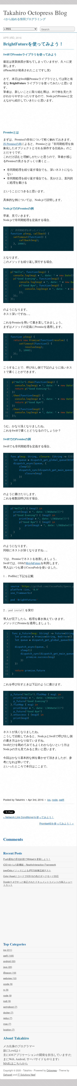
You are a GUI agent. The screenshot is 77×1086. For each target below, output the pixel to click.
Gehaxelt (7, 1074)
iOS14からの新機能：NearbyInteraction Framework (29, 864)
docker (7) (8, 1012)
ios (48, 799)
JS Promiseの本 (12, 144)
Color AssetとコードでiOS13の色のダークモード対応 (31, 876)
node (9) (7, 995)
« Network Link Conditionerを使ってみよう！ (28, 817)
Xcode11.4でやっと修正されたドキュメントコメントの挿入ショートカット (37, 883)
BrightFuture (33, 563)
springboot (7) (10, 1006)
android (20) (9, 961)
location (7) (9, 1029)
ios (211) (7, 950)
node (55, 799)
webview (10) (9, 978)
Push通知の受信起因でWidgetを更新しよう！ (26, 859)
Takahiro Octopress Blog (35, 12)
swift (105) (8, 955)
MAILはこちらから (15, 1063)
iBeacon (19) (9, 972)
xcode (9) (8, 984)
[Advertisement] (32, 116)
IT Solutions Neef (26, 1074)
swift (61, 799)
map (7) (7, 1024)
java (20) (7, 967)
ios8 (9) (7, 1001)
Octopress (52, 1070)
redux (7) (7, 1018)
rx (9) (5, 989)
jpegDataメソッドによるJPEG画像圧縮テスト (27, 870)
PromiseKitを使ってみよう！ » (56, 823)
